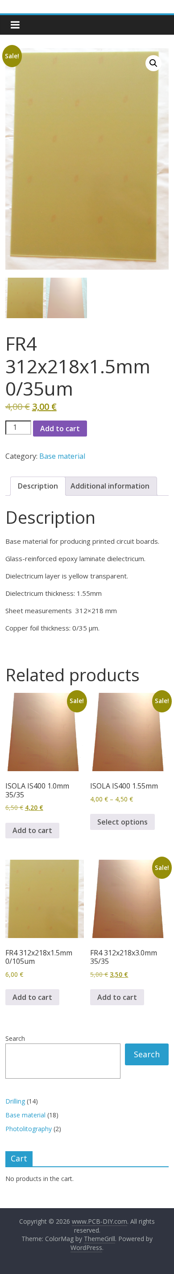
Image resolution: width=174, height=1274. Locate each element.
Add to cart (60, 428)
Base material (62, 456)
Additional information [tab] (109, 486)
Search (15, 1038)
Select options (122, 822)
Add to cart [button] (32, 830)
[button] (153, 63)
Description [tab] (38, 486)
